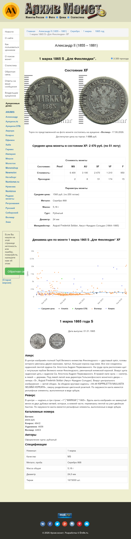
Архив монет (57, 532)
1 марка (87, 31)
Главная (31, 31)
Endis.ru (84, 532)
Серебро (75, 31)
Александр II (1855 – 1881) (53, 31)
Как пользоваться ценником (12, 47)
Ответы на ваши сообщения (11, 83)
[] (6, 281)
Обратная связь (10, 73)
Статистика (11, 65)
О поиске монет (10, 58)
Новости (9, 31)
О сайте (9, 37)
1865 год (99, 31)
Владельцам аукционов (11, 94)
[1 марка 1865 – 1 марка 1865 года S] (38, 340)
